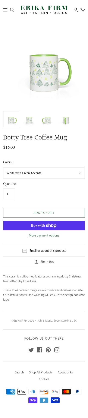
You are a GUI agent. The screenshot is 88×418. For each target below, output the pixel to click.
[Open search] (12, 10)
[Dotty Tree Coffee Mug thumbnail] (11, 119)
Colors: (7, 162)
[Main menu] (5, 10)
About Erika (65, 372)
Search (19, 372)
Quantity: (9, 184)
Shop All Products (41, 372)
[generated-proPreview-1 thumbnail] (48, 119)
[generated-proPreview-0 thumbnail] (29, 119)
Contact (44, 379)
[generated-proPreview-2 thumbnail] (66, 119)
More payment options (44, 235)
